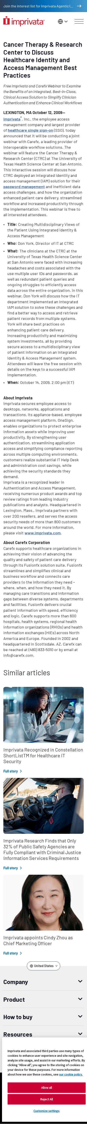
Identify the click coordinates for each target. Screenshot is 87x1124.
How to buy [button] (18, 1016)
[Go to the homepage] (24, 21)
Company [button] (15, 981)
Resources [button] (17, 1034)
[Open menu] (79, 21)
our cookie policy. (71, 1074)
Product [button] (14, 999)
